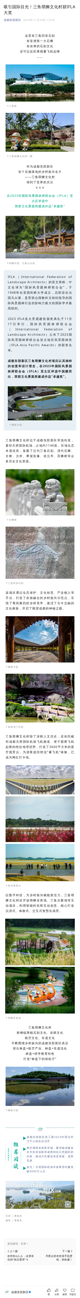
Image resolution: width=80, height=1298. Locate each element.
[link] (21, 1292)
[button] (40, 1243)
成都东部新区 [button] (12, 20)
